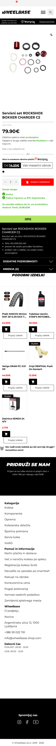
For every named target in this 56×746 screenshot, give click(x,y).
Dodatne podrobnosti (20, 261)
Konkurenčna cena (17, 583)
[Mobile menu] (43, 12)
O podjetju (11, 610)
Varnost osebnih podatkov (22, 594)
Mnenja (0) (11, 269)
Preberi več (33, 329)
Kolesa (8, 507)
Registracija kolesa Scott (20, 565)
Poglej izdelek (15, 335)
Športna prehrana (16, 531)
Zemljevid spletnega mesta (22, 600)
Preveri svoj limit (46, 21)
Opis (28, 219)
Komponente (13, 513)
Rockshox (41, 140)
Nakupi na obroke (16, 577)
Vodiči (8, 543)
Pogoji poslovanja (16, 589)
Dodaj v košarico (40, 182)
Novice (9, 616)
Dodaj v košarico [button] (6, 329)
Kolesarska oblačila (17, 525)
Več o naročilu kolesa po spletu (25, 559)
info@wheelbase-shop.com (22, 638)
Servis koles (12, 537)
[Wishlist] (5, 3)
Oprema (10, 519)
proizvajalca (32, 137)
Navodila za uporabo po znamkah (27, 571)
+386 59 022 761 (14, 632)
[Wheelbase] (16, 12)
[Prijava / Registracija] (11, 3)
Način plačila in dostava (20, 553)
